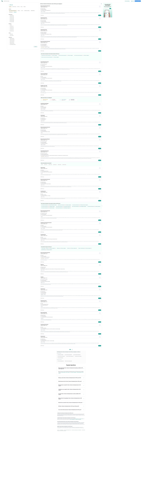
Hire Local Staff (137, 1)
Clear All (35, 46)
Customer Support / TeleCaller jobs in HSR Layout (70, 373)
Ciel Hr (75, 418)
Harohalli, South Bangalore (78, 419)
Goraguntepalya (73, 419)
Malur (70, 419)
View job (100, 15)
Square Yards (77, 418)
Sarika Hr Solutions (81, 418)
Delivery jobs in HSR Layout (65, 372)
